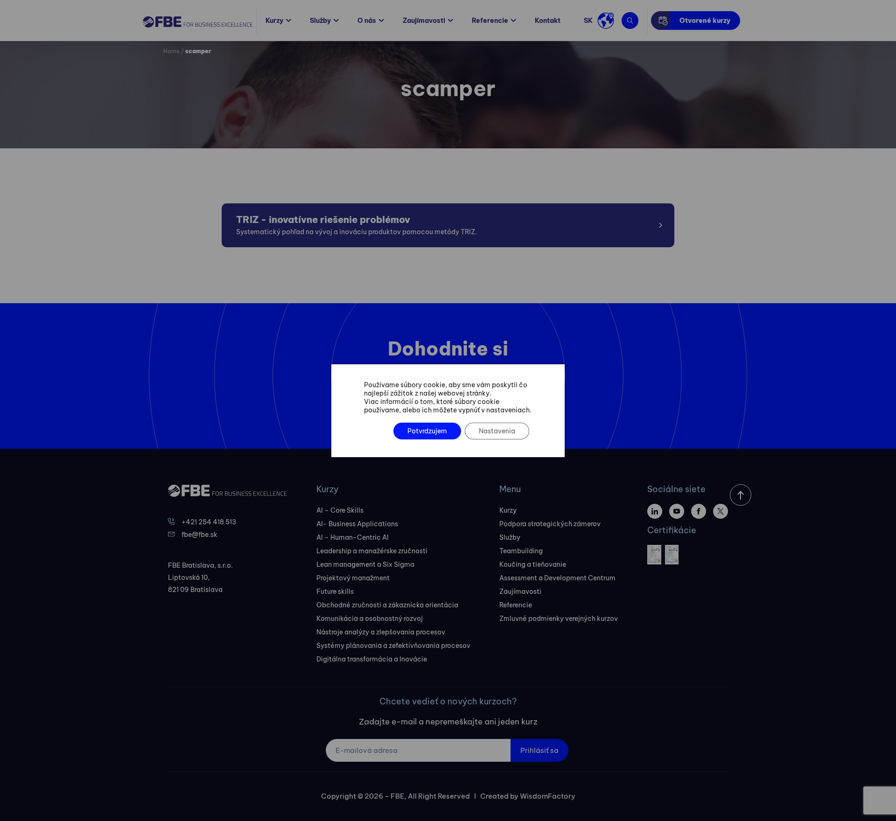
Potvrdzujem (427, 431)
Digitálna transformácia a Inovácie (371, 659)
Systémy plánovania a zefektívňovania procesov (393, 645)
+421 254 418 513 (209, 522)
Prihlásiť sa (539, 750)
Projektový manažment (353, 578)
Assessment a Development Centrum (557, 578)
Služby (320, 20)
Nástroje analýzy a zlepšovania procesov (380, 632)
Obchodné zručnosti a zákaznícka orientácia (387, 605)
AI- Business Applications (357, 524)
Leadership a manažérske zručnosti (371, 551)
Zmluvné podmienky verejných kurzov (558, 618)
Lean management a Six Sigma (365, 564)
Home (171, 51)
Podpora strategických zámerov (550, 524)
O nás (366, 20)
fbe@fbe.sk (199, 534)
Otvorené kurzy (704, 20)
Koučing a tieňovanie (532, 564)
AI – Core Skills (340, 510)
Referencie (490, 20)
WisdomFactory (547, 796)
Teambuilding (521, 551)
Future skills (335, 591)
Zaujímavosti (424, 20)
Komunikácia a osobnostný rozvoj (369, 618)
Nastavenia (497, 431)
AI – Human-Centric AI (352, 537)
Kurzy (274, 20)
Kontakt (547, 20)
